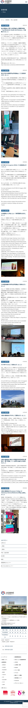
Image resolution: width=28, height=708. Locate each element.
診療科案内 (4, 662)
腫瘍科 (3, 672)
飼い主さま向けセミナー (7, 566)
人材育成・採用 (18, 664)
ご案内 (2, 549)
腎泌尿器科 (4, 669)
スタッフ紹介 (17, 670)
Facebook (17, 680)
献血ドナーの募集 (18, 675)
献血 (2, 559)
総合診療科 (4, 679)
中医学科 (4, 674)
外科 (3, 677)
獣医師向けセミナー (6, 562)
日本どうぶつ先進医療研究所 (20, 659)
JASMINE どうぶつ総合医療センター (6, 2)
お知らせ (3, 542)
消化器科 (4, 667)
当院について (4, 659)
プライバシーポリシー (19, 683)
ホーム (2, 19)
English (16, 667)
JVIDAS (16, 662)
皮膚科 (3, 684)
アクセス (16, 672)
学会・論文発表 (5, 552)
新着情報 (7, 19)
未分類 (2, 556)
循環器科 (4, 664)
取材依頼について (18, 677)
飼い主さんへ (4, 687)
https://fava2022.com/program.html (9, 423)
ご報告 (2, 546)
